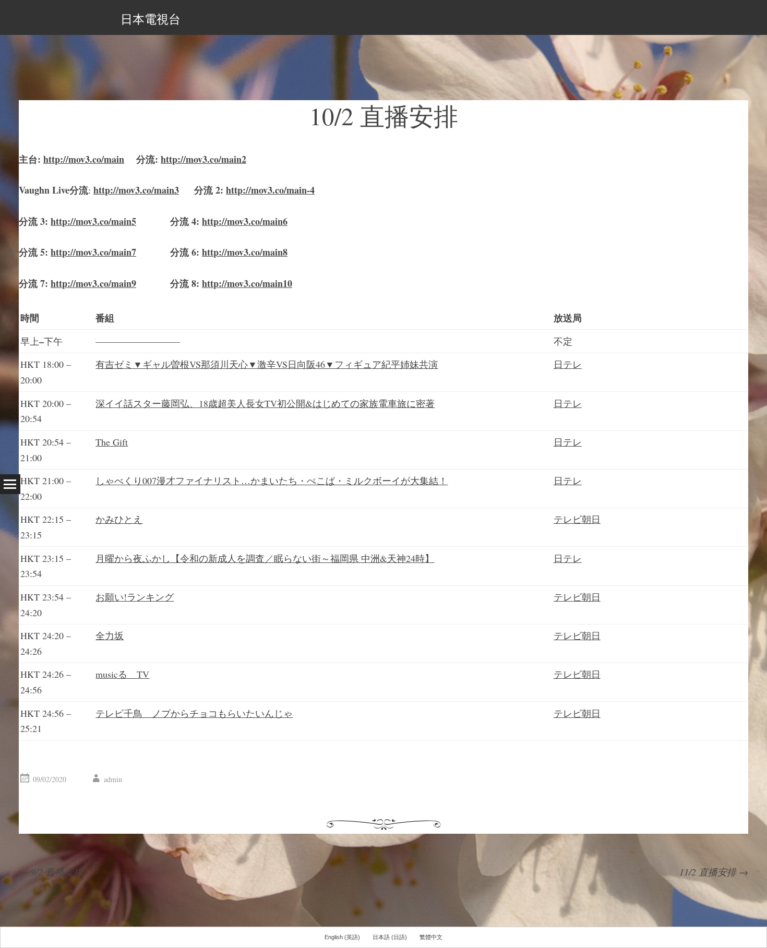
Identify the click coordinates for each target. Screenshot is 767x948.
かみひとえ (118, 519)
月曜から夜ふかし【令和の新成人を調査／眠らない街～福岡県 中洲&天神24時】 (264, 558)
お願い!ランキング (134, 597)
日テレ (568, 364)
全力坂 (109, 635)
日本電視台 (151, 19)
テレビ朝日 (577, 519)
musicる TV (122, 674)
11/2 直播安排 (713, 872)
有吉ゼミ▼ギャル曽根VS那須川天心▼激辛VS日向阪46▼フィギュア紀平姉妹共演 (266, 364)
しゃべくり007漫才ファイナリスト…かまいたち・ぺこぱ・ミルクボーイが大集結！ (271, 480)
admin (113, 779)
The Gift (111, 442)
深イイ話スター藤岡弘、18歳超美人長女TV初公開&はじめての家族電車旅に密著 (265, 403)
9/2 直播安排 (51, 872)
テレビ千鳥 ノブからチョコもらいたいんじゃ (194, 713)
